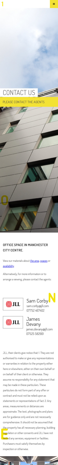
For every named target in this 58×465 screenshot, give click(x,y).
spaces (43, 260)
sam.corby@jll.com (38, 306)
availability (8, 266)
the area (34, 260)
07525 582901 (35, 333)
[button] (54, 4)
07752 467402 (35, 310)
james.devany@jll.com (39, 329)
